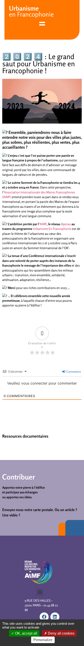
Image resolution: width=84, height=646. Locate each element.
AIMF (43, 224)
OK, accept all (25, 633)
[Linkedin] (54, 616)
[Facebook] (44, 616)
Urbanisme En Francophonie (52, 229)
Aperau (66, 224)
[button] (39, 592)
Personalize (42, 640)
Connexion (73, 371)
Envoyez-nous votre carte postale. (28, 509)
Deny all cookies (60, 633)
